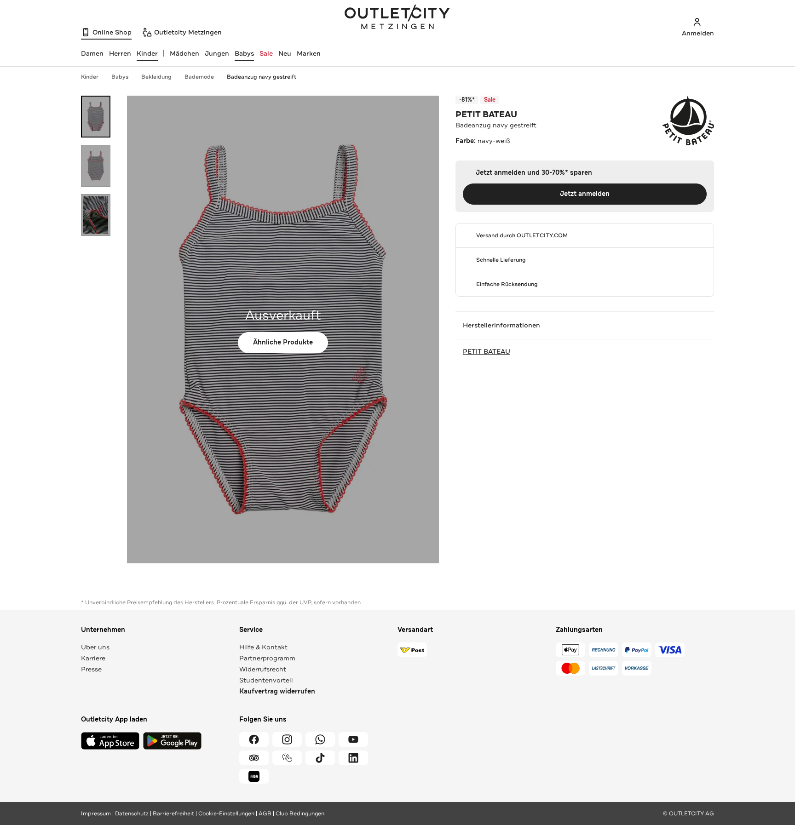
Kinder (89, 76)
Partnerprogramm (267, 658)
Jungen (217, 53)
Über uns (95, 647)
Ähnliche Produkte (283, 342)
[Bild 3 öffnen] (95, 215)
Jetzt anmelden (585, 193)
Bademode (199, 76)
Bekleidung (156, 76)
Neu (284, 53)
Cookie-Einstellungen (226, 813)
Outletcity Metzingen (397, 18)
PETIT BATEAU (486, 114)
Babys (244, 53)
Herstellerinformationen (501, 325)
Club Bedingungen (300, 813)
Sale (266, 53)
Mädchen (184, 53)
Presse (91, 669)
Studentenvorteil (266, 680)
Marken (309, 53)
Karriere (93, 658)
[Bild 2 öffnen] (95, 166)
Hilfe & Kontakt (263, 647)
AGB (265, 813)
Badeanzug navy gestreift (261, 76)
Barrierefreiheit (173, 813)
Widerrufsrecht (262, 669)
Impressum (96, 813)
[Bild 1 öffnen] (95, 117)
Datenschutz (132, 813)
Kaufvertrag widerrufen (277, 691)
